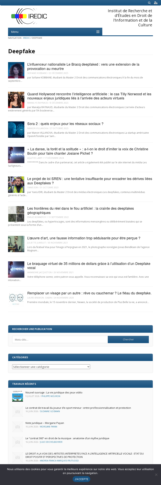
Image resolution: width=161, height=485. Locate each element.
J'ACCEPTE (81, 479)
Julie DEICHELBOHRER (51, 442)
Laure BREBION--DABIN (39, 297)
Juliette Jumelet (36, 242)
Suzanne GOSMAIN (50, 411)
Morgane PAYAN (48, 426)
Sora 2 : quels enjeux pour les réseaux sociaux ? (65, 123)
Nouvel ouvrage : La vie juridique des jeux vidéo (54, 392)
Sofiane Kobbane (37, 73)
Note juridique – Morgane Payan (45, 423)
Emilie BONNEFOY (36, 217)
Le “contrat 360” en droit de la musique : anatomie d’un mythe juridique (67, 438)
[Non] (156, 475)
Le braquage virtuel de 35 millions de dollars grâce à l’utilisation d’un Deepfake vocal (88, 265)
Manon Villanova (37, 128)
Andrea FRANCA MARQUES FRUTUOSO (59, 460)
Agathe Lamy (34, 157)
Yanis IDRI (32, 187)
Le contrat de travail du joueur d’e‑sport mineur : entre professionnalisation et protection (78, 408)
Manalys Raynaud (37, 102)
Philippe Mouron (50, 396)
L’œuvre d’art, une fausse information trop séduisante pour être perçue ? (83, 237)
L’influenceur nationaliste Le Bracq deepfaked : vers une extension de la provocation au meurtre (83, 66)
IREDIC (26, 37)
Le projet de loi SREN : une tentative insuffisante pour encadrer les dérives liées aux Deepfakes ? (89, 180)
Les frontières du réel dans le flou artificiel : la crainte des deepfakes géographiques (80, 210)
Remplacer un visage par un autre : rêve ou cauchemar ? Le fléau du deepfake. (89, 292)
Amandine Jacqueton (39, 272)
